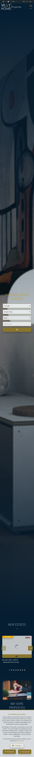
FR (24, 1)
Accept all (25, 752)
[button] (17, 318)
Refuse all (10, 752)
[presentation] (3, 648)
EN (27, 1)
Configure (18, 746)
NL (30, 1)
